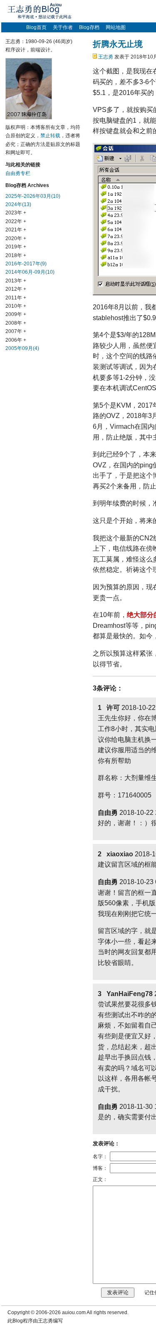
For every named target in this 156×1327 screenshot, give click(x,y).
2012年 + (15, 289)
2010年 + (15, 306)
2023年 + (15, 213)
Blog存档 (89, 27)
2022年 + (15, 221)
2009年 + (15, 314)
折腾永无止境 (118, 44)
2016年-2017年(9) (26, 264)
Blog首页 (36, 27)
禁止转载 (50, 136)
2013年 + (15, 281)
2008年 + (15, 323)
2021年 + (15, 230)
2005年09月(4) (22, 348)
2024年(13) (18, 204)
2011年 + (15, 298)
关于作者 (63, 27)
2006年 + (15, 340)
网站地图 (116, 27)
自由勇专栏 (17, 173)
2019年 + (15, 247)
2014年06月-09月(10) (29, 272)
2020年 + (15, 238)
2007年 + (15, 331)
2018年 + (15, 255)
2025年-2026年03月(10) (32, 196)
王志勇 (105, 57)
